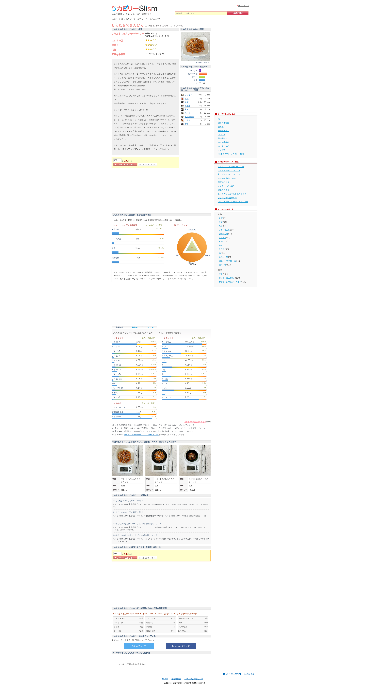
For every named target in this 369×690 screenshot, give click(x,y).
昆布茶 (221, 127)
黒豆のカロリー (224, 182)
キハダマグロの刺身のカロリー (231, 166)
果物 (221, 226)
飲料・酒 (222, 265)
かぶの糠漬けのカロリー (228, 178)
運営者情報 (176, 679)
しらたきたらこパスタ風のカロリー (233, 194)
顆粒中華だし (223, 130)
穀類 (221, 218)
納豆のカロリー (224, 190)
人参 (187, 98)
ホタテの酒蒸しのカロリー (229, 170)
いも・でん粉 (224, 230)
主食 (221, 274)
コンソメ (221, 134)
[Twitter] (139, 646)
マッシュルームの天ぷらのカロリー (233, 201)
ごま (187, 124)
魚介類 (221, 249)
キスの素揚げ (223, 142)
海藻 (221, 245)
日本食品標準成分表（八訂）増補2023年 (141, 434)
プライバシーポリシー (193, 679)
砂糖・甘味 (223, 233)
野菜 (221, 222)
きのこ (221, 241)
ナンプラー (222, 150)
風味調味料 (189, 116)
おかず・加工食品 (226, 278)
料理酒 (187, 106)
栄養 (114, 49)
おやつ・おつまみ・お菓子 (230, 282)
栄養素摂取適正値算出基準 (195, 422)
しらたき (188, 95)
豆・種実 (222, 237)
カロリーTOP (243, 6)
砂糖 (187, 102)
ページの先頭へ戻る (247, 674)
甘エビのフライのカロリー (229, 174)
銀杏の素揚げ (223, 123)
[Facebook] (181, 646)
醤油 (187, 109)
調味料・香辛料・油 (227, 261)
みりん (187, 113)
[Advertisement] (136, 191)
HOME (165, 678)
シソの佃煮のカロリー (227, 198)
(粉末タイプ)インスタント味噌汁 (232, 154)
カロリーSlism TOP (231, 674)
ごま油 (187, 120)
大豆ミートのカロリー (227, 186)
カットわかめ (223, 146)
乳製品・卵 (223, 257)
